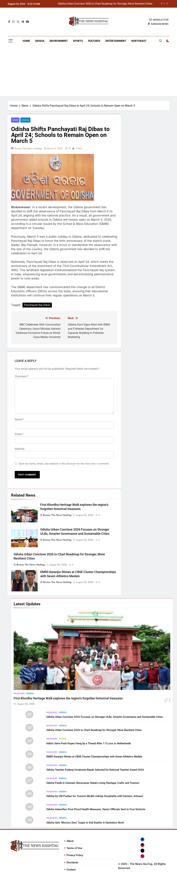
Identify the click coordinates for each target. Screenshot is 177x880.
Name (19, 419)
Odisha (39, 40)
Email (19, 434)
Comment (22, 376)
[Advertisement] (88, 71)
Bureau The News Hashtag (28, 148)
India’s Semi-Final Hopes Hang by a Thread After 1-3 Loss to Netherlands (88, 743)
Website (19, 448)
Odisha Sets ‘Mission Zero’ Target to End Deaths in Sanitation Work (85, 822)
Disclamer (72, 862)
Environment (59, 40)
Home (26, 40)
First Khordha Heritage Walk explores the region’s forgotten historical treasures (68, 698)
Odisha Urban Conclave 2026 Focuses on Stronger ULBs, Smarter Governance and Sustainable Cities (104, 716)
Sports (78, 40)
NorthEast (138, 40)
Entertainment (115, 40)
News (15, 120)
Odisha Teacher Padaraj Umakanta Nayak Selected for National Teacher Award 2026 (95, 769)
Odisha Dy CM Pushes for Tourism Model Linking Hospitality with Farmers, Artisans (94, 796)
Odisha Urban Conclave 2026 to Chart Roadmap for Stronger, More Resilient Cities (105, 3)
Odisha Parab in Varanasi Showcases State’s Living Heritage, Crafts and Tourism (92, 782)
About (70, 841)
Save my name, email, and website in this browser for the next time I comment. (64, 463)
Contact (71, 869)
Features (94, 40)
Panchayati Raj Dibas (37, 305)
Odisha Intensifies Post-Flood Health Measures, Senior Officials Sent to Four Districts (95, 809)
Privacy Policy (75, 855)
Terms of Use (74, 848)
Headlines (19, 693)
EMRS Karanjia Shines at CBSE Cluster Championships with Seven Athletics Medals (94, 756)
